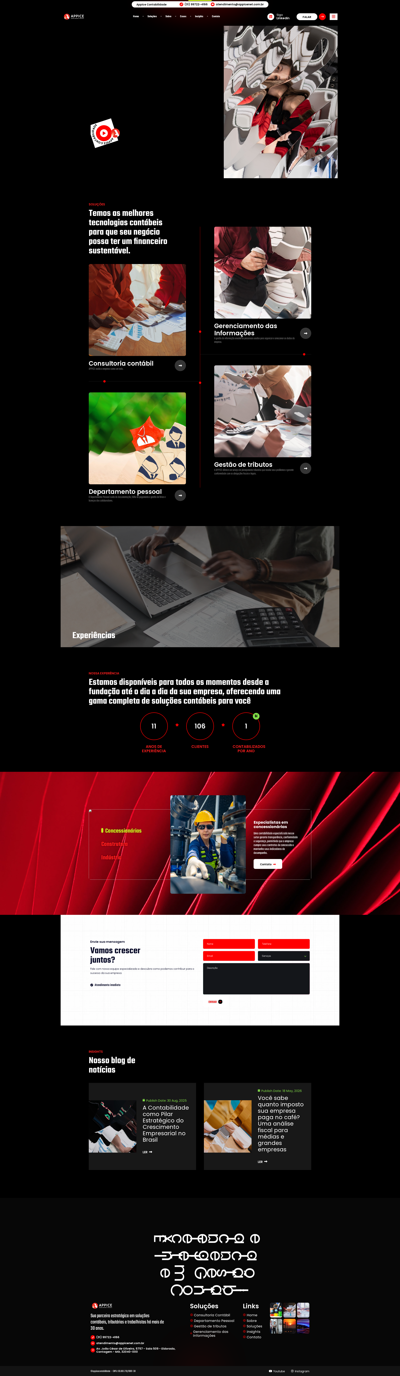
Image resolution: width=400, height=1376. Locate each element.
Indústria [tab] (111, 858)
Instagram (302, 1371)
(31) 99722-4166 (107, 1337)
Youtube (279, 1371)
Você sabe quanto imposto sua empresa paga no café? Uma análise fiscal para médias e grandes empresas (281, 1124)
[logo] (73, 17)
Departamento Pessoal (214, 1321)
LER (145, 1152)
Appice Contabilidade (151, 4)
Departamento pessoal (125, 491)
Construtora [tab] (114, 844)
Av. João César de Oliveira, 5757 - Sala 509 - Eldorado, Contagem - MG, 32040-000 (135, 1350)
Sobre (252, 1321)
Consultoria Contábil (212, 1315)
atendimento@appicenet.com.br (120, 1343)
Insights (253, 1332)
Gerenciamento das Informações (245, 330)
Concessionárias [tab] (123, 831)
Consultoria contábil (121, 363)
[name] (334, 16)
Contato (254, 1337)
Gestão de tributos (243, 464)
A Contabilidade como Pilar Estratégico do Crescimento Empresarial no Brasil (166, 1123)
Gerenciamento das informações (210, 1334)
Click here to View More (163, 1181)
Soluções (254, 1326)
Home (252, 1315)
